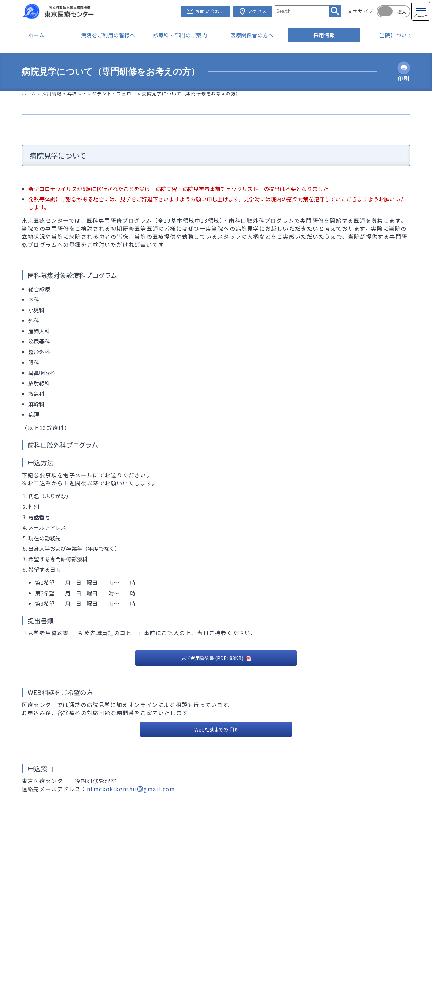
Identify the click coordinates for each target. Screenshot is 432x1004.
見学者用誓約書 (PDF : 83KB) (212, 657)
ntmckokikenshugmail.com (131, 789)
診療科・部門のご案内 (180, 35)
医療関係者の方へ (251, 35)
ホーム (36, 35)
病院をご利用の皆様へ (108, 35)
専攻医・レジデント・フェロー (102, 93)
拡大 (401, 12)
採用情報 (324, 35)
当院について (396, 35)
